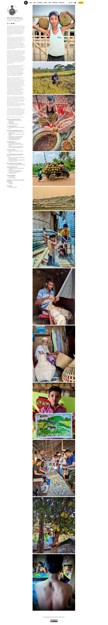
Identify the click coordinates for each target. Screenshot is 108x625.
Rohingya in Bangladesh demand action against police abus (17, 160)
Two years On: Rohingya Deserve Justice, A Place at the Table (15, 171)
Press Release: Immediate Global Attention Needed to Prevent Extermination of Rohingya (15, 138)
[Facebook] (71, 3)
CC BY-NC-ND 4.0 (61, 617)
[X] (73, 3)
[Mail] (75, 2)
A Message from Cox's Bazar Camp (16, 136)
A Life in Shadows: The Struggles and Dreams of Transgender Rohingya (16, 147)
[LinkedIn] (14, 23)
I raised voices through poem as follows (17, 164)
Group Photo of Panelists (13, 123)
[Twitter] (12, 23)
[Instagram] (69, 3)
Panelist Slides (11, 122)
